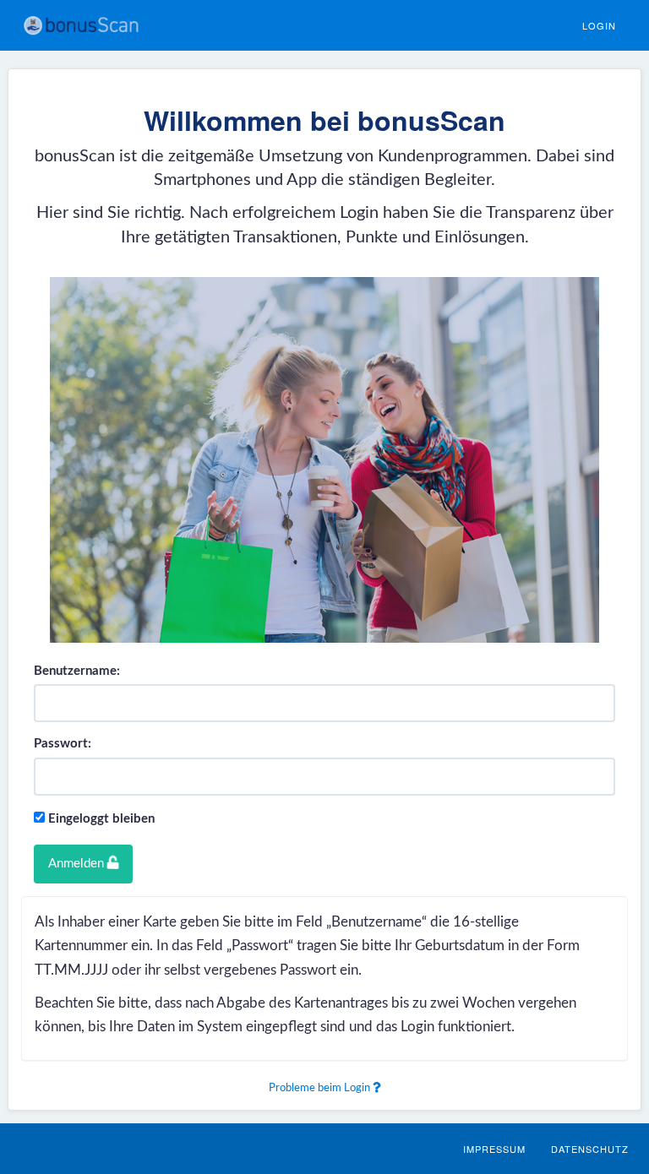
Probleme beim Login (321, 1088)
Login (599, 25)
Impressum (494, 1148)
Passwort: (62, 743)
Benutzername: (77, 671)
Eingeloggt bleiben (101, 819)
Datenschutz (590, 1148)
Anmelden (77, 863)
